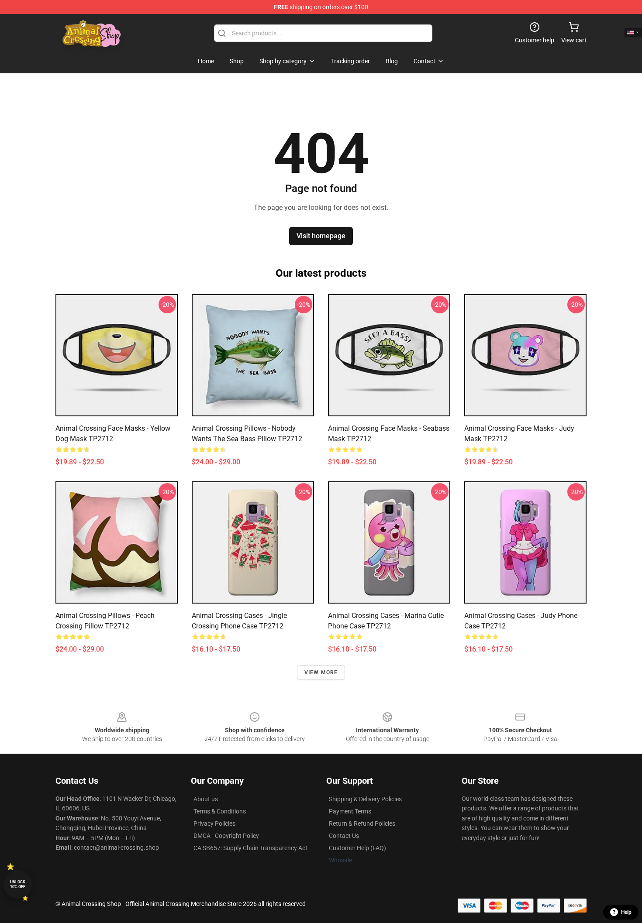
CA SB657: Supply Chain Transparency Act (250, 847)
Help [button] (626, 912)
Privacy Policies (214, 823)
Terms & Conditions (219, 811)
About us (205, 799)
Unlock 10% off (17, 884)
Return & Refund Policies (362, 823)
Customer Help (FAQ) (357, 847)
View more (321, 672)
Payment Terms (350, 811)
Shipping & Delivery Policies (365, 799)
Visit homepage (321, 236)
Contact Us (344, 835)
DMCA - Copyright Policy (226, 835)
